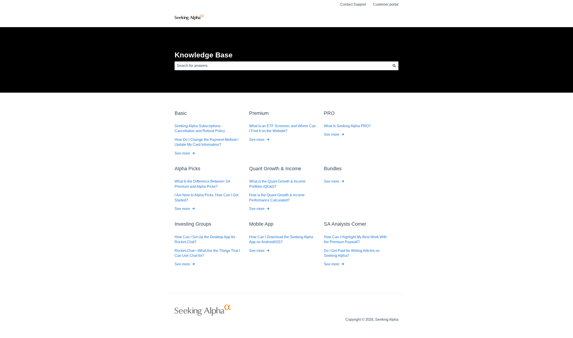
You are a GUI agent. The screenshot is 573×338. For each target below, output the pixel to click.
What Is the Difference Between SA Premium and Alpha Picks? (202, 183)
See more (182, 153)
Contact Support (353, 4)
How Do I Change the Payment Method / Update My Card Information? (206, 142)
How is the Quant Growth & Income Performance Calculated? (277, 197)
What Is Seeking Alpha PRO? (347, 126)
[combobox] (282, 65)
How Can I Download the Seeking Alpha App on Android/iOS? (281, 239)
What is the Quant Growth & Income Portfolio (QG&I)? (277, 183)
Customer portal (385, 4)
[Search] (394, 65)
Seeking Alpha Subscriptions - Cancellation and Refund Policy (200, 128)
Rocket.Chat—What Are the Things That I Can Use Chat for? (207, 253)
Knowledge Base (204, 55)
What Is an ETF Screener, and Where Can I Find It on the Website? (282, 128)
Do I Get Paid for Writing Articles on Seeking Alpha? (352, 253)
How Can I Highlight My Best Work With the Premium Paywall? (355, 239)
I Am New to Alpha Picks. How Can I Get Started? (206, 197)
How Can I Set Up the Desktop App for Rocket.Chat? (205, 239)
